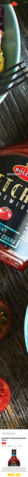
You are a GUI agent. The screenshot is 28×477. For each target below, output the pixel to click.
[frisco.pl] (20, 446)
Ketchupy (13, 432)
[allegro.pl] (15, 446)
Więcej (18, 474)
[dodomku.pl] (10, 446)
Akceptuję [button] (10, 474)
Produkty (8, 432)
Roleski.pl (3, 432)
